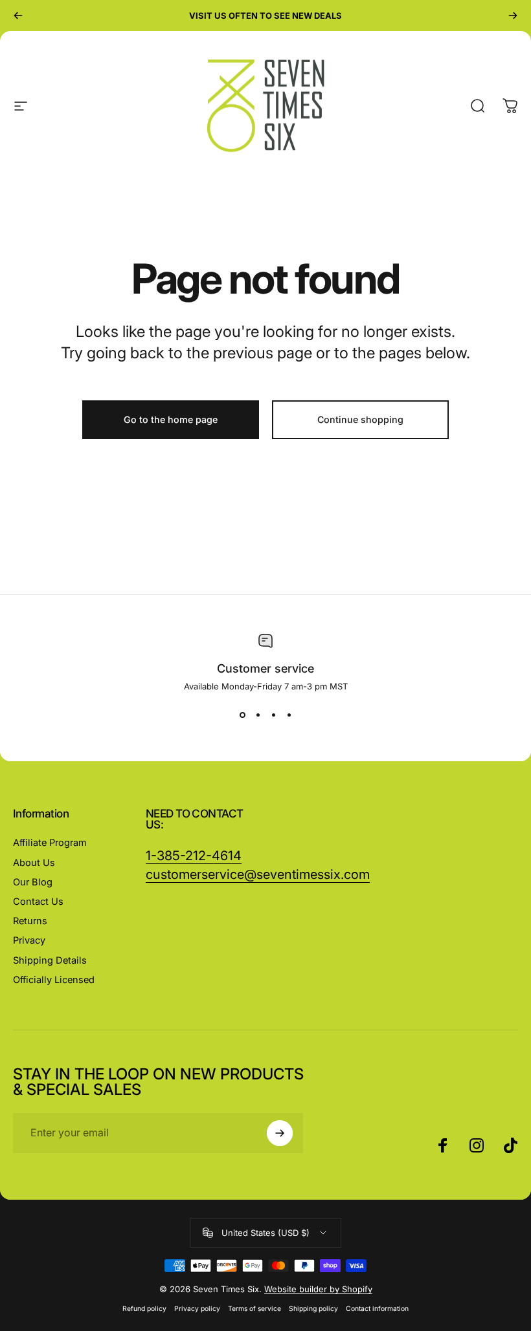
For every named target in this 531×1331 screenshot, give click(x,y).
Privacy (29, 940)
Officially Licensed (54, 980)
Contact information (377, 1308)
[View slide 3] (273, 714)
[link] (258, 875)
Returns (30, 921)
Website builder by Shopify (318, 1289)
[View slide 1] (242, 714)
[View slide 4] (289, 714)
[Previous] (18, 15)
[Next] (513, 15)
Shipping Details (50, 960)
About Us (34, 863)
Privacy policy (197, 1308)
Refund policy (144, 1308)
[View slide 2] (258, 714)
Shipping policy (313, 1308)
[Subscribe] (280, 1133)
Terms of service (254, 1308)
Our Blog (32, 882)
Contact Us (38, 901)
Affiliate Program (50, 843)
